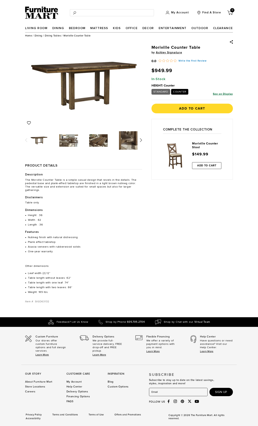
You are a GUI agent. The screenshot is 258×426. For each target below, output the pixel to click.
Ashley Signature (169, 52)
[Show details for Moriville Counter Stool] (175, 156)
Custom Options (118, 386)
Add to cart (192, 108)
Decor (148, 28)
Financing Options (78, 396)
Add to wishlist (29, 123)
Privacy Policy (34, 414)
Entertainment (173, 28)
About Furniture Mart (38, 381)
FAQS (69, 401)
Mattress (99, 28)
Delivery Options (77, 391)
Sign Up (221, 392)
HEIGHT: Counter (163, 85)
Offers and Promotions (127, 414)
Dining (58, 28)
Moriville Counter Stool (205, 145)
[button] (231, 42)
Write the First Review (192, 61)
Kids (117, 28)
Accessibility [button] (33, 418)
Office (132, 28)
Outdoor (199, 28)
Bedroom (77, 28)
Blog (111, 381)
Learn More (42, 354)
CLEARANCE (223, 28)
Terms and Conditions (65, 414)
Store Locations (35, 386)
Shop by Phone (125, 322)
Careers (30, 391)
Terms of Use (96, 414)
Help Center (74, 386)
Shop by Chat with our (187, 322)
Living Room (36, 28)
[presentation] (26, 138)
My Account (74, 381)
